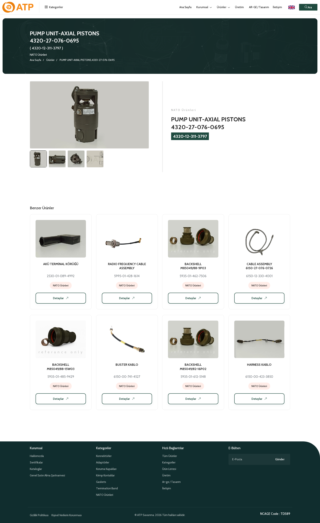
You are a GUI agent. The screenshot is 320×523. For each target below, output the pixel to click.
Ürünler (50, 60)
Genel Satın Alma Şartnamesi (47, 475)
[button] (308, 7)
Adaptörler (102, 462)
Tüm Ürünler (169, 456)
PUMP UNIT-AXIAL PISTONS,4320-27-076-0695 (87, 60)
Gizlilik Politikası (39, 515)
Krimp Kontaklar (105, 475)
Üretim (166, 475)
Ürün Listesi (169, 469)
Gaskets (101, 482)
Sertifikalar (36, 462)
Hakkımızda (37, 456)
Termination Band (107, 488)
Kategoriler (56, 7)
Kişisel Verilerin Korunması (66, 515)
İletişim (277, 7)
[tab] (38, 158)
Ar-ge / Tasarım (171, 482)
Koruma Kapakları (106, 469)
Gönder (279, 459)
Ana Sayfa (35, 60)
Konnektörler (103, 456)
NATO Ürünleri (38, 54)
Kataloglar (36, 469)
